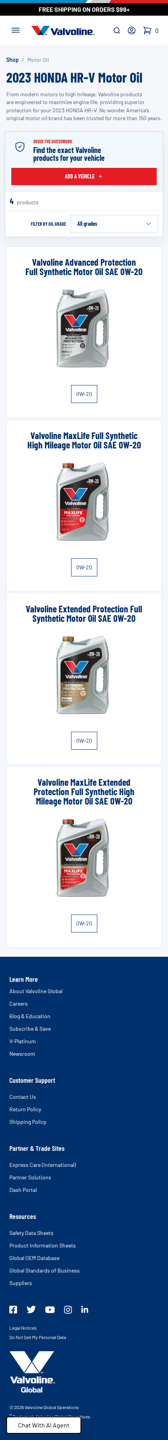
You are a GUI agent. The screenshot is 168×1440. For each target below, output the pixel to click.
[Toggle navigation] (15, 29)
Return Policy (25, 1109)
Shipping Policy (27, 1121)
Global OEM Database (34, 1258)
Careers (18, 1003)
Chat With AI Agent (44, 1425)
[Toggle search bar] (117, 30)
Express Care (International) (42, 1164)
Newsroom (22, 1053)
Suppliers (20, 1283)
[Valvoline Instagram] (68, 1310)
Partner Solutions (30, 1177)
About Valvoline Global (36, 991)
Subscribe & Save (30, 1028)
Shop (12, 59)
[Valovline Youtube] (50, 1310)
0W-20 (84, 394)
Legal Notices (23, 1327)
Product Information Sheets (42, 1245)
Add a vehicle (80, 176)
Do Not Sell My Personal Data (37, 1337)
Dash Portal (23, 1189)
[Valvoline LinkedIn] (84, 1309)
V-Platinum (22, 1041)
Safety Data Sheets (31, 1232)
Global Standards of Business (44, 1270)
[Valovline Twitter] (31, 1309)
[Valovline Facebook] (13, 1310)
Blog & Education (29, 1016)
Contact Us (22, 1096)
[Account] (131, 30)
